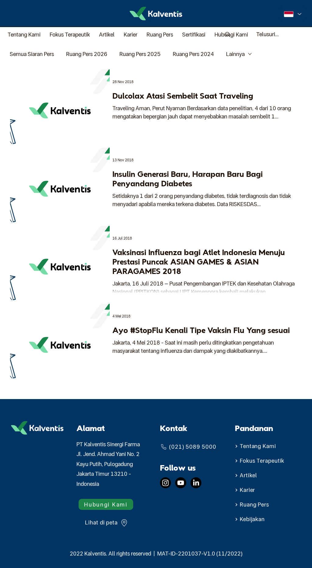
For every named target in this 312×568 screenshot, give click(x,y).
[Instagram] (165, 482)
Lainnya (235, 54)
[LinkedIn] (195, 482)
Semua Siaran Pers (32, 54)
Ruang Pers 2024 (193, 54)
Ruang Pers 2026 (86, 54)
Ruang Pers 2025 (140, 54)
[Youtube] (180, 482)
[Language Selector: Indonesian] (292, 14)
